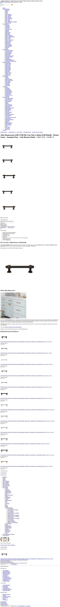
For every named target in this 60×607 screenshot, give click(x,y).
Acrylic (6, 488)
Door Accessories (8, 52)
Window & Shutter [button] (6, 62)
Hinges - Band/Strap (9, 35)
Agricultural (7, 24)
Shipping (4, 595)
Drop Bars (7, 30)
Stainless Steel (7, 531)
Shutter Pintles (7, 69)
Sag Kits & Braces (8, 45)
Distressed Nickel (8, 500)
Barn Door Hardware (9, 50)
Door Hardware (6, 570)
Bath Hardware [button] (5, 75)
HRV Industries (8, 109)
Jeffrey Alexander (8, 112)
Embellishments (8, 58)
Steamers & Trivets (8, 95)
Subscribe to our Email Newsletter (6, 562)
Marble (6, 506)
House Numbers (8, 92)
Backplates (7, 10)
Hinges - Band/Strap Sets (9, 36)
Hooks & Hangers (8, 79)
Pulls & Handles (8, 44)
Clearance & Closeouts (7, 577)
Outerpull (7, 121)
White (6, 533)
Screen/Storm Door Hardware (10, 61)
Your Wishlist (5, 587)
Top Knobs (7, 128)
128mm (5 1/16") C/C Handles (13, 513)
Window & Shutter (6, 573)
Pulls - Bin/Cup (8, 16)
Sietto (6, 125)
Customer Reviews (6, 581)
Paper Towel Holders (9, 80)
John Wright (7, 113)
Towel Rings (7, 84)
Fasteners (7, 87)
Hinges (6, 11)
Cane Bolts (7, 28)
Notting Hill (7, 120)
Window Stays (8, 74)
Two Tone (7, 532)
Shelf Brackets (8, 94)
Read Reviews (3, 227)
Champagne (7, 498)
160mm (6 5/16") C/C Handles (13, 515)
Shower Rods (7, 81)
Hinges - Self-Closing (9, 39)
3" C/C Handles (10, 508)
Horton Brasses (8, 108)
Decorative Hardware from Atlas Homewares (13, 327)
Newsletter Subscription (7, 589)
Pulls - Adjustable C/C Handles (11, 21)
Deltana (6, 102)
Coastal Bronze (8, 101)
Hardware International (9, 107)
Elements (7, 103)
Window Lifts (7, 73)
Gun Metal (7, 503)
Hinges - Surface (8, 40)
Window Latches (8, 72)
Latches (6, 13)
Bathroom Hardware (6, 572)
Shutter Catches (8, 64)
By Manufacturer (6, 576)
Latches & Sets (8, 41)
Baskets (6, 77)
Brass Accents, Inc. (8, 100)
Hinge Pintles (7, 34)
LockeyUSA (7, 116)
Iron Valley (7, 111)
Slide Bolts (7, 47)
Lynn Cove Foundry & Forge (10, 117)
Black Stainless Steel (9, 494)
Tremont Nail (7, 129)
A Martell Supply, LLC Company (24, 605)
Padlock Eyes (7, 43)
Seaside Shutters (8, 124)
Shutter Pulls (7, 70)
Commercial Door (8, 51)
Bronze (6, 496)
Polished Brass (8, 525)
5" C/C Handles (10, 511)
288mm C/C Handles (11, 521)
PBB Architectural (8, 122)
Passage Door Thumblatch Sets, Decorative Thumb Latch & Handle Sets (13, 559)
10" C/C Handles (11, 520)
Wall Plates (7, 96)
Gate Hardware (5, 574)
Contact (4, 598)
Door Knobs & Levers (9, 55)
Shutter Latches (8, 68)
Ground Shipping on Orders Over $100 (9, 2)
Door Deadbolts (8, 53)
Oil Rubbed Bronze (8, 507)
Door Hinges (7, 54)
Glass (6, 501)
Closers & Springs (8, 29)
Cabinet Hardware (6, 571)
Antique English (8, 491)
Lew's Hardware (8, 115)
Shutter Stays (7, 71)
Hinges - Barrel (8, 37)
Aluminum (7, 489)
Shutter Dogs (7, 65)
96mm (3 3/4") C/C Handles (13, 509)
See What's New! (6, 580)
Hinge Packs (7, 33)
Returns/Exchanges (6, 590)
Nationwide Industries (9, 119)
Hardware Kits (8, 32)
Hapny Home (7, 106)
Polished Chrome (8, 526)
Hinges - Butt (7, 38)
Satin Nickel (7, 530)
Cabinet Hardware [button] (6, 9)
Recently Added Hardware (5, 560)
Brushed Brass (8, 497)
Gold (6, 502)
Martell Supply (8, 118)
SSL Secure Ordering (7, 596)
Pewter (6, 524)
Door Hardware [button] (6, 49)
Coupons (20, 2)
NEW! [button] (4, 7)
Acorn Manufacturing (9, 98)
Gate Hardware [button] (5, 23)
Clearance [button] (5, 130)
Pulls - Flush (7, 19)
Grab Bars (7, 78)
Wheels (6, 48)
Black (6, 493)
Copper (6, 499)
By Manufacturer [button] (6, 97)
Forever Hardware (8, 104)
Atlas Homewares (8, 99)
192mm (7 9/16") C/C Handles (13, 516)
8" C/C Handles (10, 517)
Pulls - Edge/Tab (8, 17)
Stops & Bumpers (8, 46)
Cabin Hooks (7, 27)
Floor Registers (8, 89)
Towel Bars (7, 83)
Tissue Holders (8, 82)
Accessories (5, 575)
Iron (6, 504)
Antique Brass (7, 490)
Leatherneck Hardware (9, 114)
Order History (5, 586)
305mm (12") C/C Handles (13, 522)
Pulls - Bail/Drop (8, 15)
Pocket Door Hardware (9, 60)
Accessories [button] (5, 86)
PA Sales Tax (5, 599)
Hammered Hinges (8, 105)
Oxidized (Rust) (8, 523)
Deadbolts (7, 31)
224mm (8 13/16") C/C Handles (13, 518)
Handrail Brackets (8, 90)
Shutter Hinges (8, 66)
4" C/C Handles (10, 510)
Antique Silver (8, 492)
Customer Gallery (3, 547)
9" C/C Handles (10, 519)
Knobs (6, 12)
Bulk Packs (7, 26)
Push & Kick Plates (8, 56)
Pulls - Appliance (8, 14)
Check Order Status (6, 585)
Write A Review (11, 227)
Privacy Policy (5, 597)
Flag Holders (7, 88)
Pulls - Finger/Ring (8, 18)
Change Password (6, 588)
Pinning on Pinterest (6, 594)
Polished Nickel (8, 527)
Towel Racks (7, 85)
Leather (6, 505)
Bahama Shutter (8, 63)
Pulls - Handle (7, 20)
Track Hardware (8, 22)
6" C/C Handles (10, 514)
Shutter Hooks (7, 67)
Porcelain (7, 528)
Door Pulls (7, 57)
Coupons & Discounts (7, 578)
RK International (8, 123)
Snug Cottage (7, 126)
